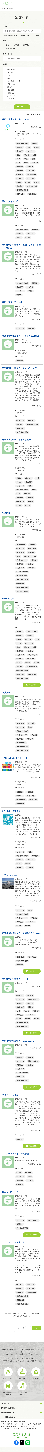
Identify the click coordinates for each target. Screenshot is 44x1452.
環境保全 (10, 87)
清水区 (26, 45)
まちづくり (11, 75)
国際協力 (10, 99)
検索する (23, 107)
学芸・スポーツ (13, 84)
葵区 (7, 45)
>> (24, 1332)
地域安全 (10, 93)
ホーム (4, 8)
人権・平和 (11, 96)
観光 (9, 78)
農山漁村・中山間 (13, 81)
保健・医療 (11, 69)
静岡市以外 (10, 49)
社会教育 (10, 72)
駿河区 (16, 45)
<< (3, 1328)
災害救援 (10, 90)
